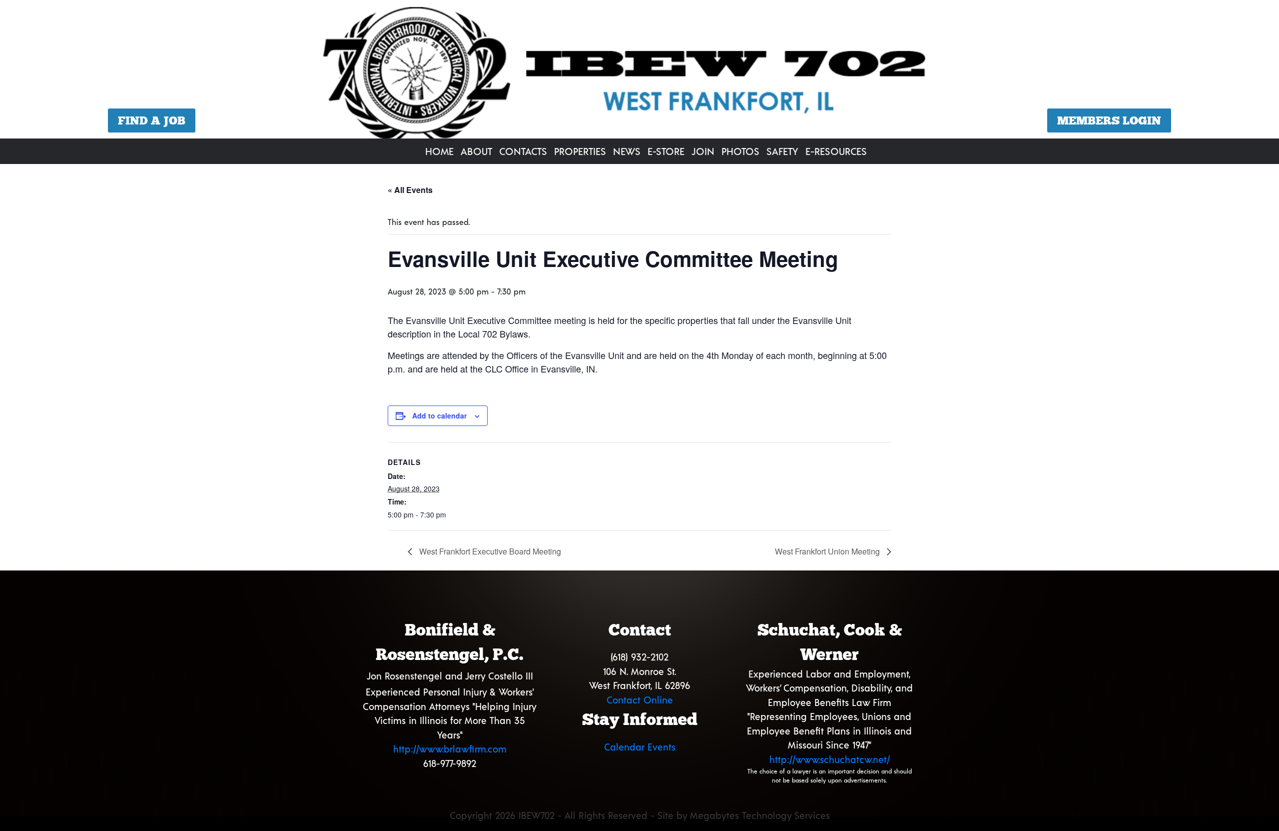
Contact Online (640, 700)
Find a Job (151, 121)
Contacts (523, 151)
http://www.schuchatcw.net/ (829, 759)
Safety (782, 151)
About (476, 151)
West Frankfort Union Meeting (828, 551)
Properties (580, 151)
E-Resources (836, 151)
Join (702, 151)
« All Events (410, 190)
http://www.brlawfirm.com (450, 748)
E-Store (665, 151)
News (626, 151)
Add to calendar (439, 415)
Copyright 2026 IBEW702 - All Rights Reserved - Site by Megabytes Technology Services (640, 815)
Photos (740, 151)
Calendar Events (639, 746)
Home (439, 151)
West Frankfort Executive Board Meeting (489, 551)
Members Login (1109, 121)
